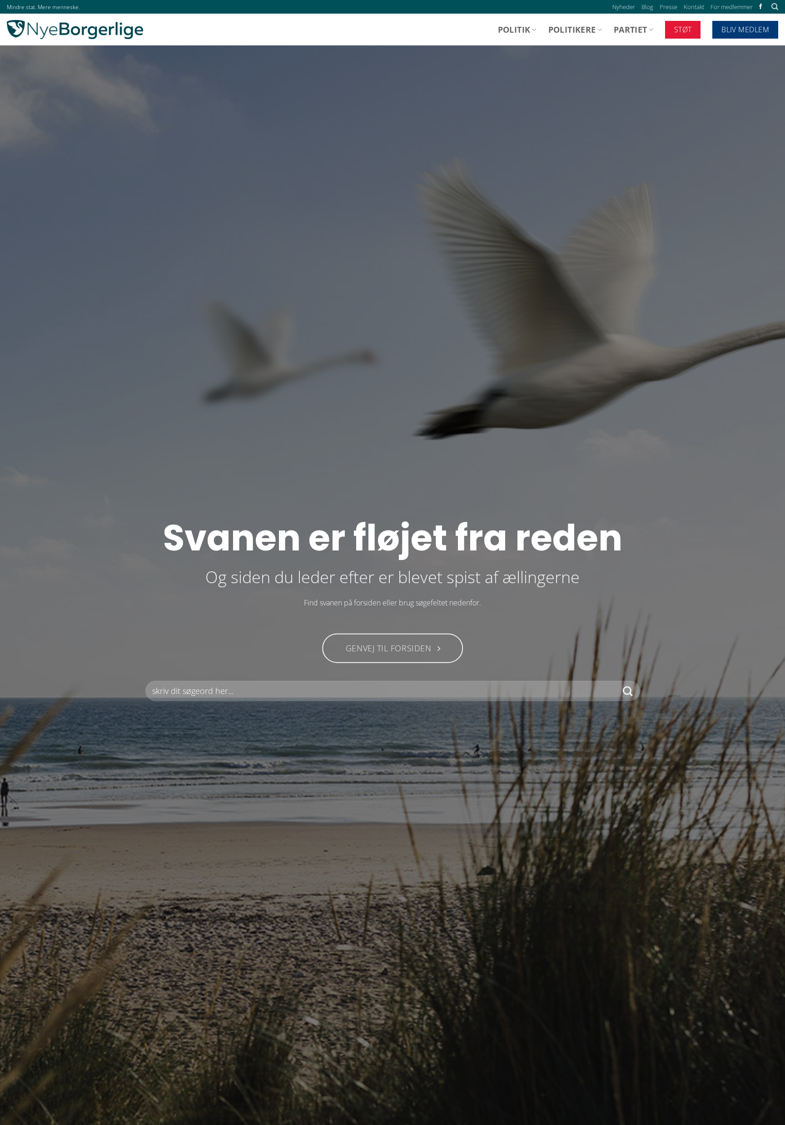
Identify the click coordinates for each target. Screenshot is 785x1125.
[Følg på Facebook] (760, 7)
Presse (668, 7)
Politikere (572, 29)
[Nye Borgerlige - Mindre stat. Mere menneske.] (75, 29)
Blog (647, 7)
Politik (514, 29)
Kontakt (694, 7)
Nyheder (623, 7)
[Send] (627, 691)
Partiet (630, 29)
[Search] (774, 6)
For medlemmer (731, 7)
